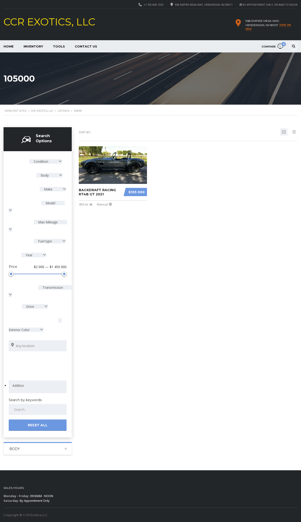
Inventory (33, 46)
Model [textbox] (50, 203)
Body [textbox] (45, 175)
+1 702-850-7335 (153, 4)
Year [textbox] (29, 255)
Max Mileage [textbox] (47, 222)
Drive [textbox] (30, 306)
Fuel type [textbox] (45, 241)
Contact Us (86, 46)
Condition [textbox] (41, 161)
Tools (59, 46)
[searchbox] (18, 385)
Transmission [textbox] (52, 287)
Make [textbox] (48, 189)
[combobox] (45, 161)
